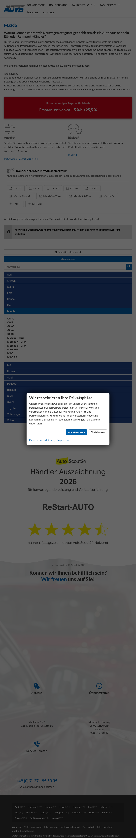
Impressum (63, 439)
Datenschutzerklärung (42, 439)
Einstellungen (98, 432)
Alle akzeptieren (76, 432)
